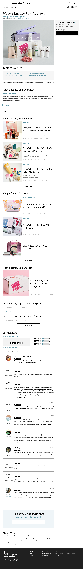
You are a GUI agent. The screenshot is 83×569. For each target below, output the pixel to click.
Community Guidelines (46, 553)
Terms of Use (44, 559)
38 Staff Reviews (59, 26)
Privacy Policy (45, 555)
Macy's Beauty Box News (11, 78)
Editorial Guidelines (46, 561)
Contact (31, 557)
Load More (28, 186)
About (31, 553)
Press (31, 561)
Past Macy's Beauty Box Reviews (13, 75)
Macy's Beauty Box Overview (12, 73)
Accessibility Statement (46, 563)
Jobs (30, 559)
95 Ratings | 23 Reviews (68, 26)
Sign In (62, 3)
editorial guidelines (8, 84)
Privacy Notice (28, 524)
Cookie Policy (45, 557)
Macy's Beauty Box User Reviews (38, 75)
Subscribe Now (67, 33)
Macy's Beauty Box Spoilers (36, 73)
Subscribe (68, 3)
